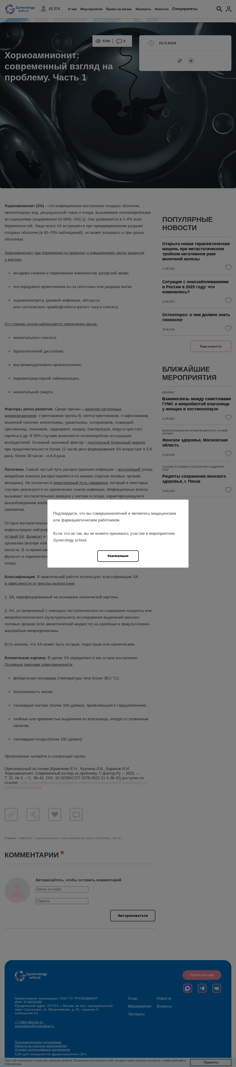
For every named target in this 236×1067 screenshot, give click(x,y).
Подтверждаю (118, 555)
